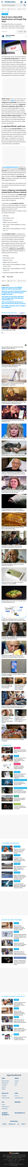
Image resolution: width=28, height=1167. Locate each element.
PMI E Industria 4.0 (20, 1113)
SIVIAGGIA (24, 1156)
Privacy (16, 1159)
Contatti (23, 1124)
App (16, 1085)
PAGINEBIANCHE (9, 1156)
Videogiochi (4, 1108)
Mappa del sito (12, 1124)
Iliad (3, 277)
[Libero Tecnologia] (14, 1121)
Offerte (3, 1089)
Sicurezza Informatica (5, 1113)
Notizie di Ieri (5, 1083)
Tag (18, 1124)
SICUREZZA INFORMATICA (20, 957)
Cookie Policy (21, 1159)
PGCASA (4, 1156)
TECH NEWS (7, 11)
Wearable (4, 1095)
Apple (16, 1083)
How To (16, 1095)
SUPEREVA (19, 1157)
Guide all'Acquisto (19, 1097)
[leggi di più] (25, 36)
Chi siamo (5, 1159)
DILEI (20, 1156)
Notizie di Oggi (5, 1081)
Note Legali (11, 1159)
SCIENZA (16, 796)
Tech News (4, 1085)
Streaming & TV (5, 1106)
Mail (21, 4)
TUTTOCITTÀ (15, 1156)
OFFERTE (16, 755)
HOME (3, 11)
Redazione (18, 1102)
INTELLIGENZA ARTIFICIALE (20, 780)
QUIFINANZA (8, 1157)
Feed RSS (4, 1124)
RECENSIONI (17, 772)
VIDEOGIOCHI (17, 804)
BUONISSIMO (14, 1157)
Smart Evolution (6, 1097)
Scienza (4, 1087)
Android (17, 1081)
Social (3, 1104)
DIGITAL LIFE (17, 747)
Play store (10, 277)
